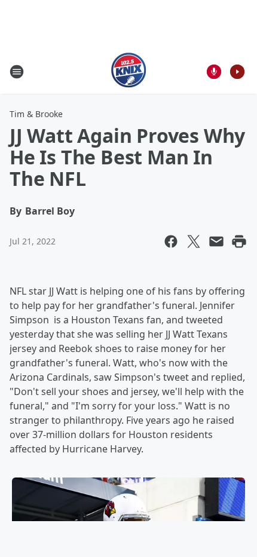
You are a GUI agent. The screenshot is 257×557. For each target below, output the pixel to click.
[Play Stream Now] (237, 72)
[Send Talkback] (214, 72)
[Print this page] (239, 241)
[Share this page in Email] (216, 241)
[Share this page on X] (193, 241)
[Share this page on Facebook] (171, 241)
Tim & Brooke (36, 114)
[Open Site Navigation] (17, 72)
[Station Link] (129, 71)
